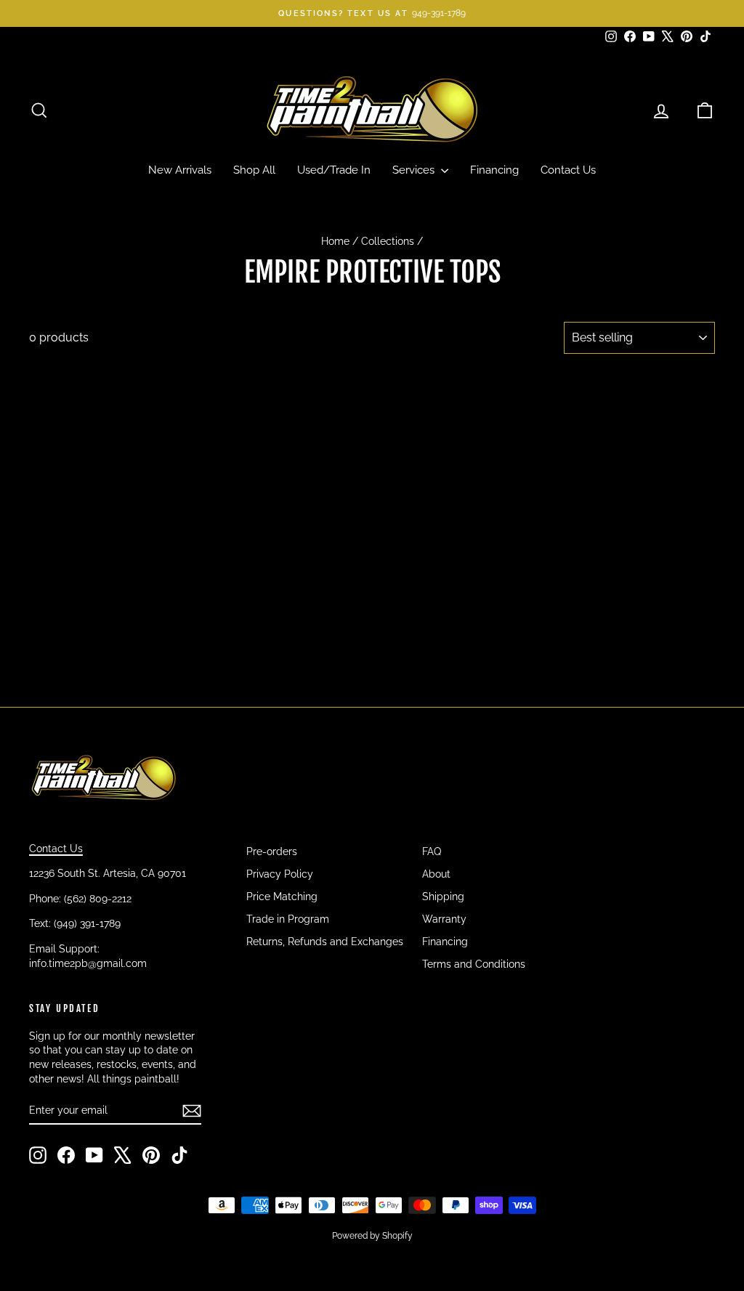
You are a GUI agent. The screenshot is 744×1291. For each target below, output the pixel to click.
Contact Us (568, 170)
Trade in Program (287, 919)
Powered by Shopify (372, 1236)
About (436, 874)
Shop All (254, 170)
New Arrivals (179, 170)
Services (414, 170)
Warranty (444, 919)
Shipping (443, 896)
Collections (387, 241)
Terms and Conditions (473, 964)
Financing (494, 170)
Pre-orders (271, 851)
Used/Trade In (334, 170)
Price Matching (282, 896)
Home (335, 241)
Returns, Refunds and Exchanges (324, 941)
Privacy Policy (279, 874)
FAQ (431, 851)
